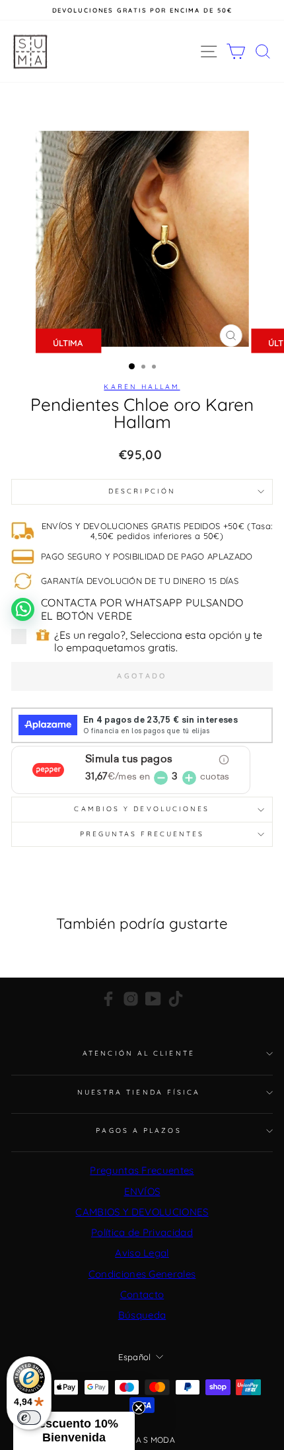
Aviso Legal (142, 1253)
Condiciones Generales (142, 1274)
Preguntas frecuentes (142, 834)
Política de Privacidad (142, 1232)
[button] (74, 1431)
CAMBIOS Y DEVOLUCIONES (141, 1212)
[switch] (29, 1417)
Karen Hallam (142, 386)
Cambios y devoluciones (141, 809)
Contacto (142, 1294)
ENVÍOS (142, 1191)
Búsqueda (142, 1315)
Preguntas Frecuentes (142, 1170)
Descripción (142, 491)
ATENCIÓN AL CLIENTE (139, 1053)
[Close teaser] (138, 1407)
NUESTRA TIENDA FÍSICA (139, 1092)
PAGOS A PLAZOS (138, 1130)
